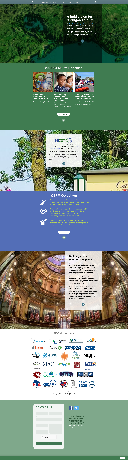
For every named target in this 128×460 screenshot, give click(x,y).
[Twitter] (76, 408)
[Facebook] (71, 408)
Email (37, 422)
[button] (95, 2)
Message (51, 422)
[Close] (126, 458)
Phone (37, 429)
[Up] (82, 41)
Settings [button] (109, 458)
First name (38, 410)
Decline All (115, 458)
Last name (52, 410)
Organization (38, 416)
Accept (122, 458)
